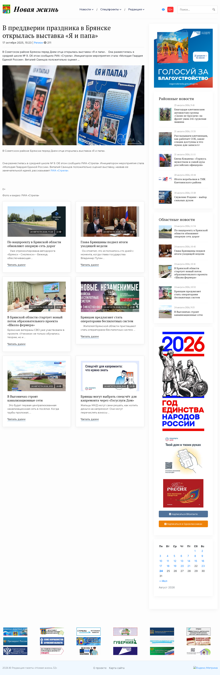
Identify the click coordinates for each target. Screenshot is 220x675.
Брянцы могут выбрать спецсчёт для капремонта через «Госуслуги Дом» (109, 398)
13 (182, 561)
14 (188, 561)
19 (175, 566)
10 (160, 561)
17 (160, 566)
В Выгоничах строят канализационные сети (25, 398)
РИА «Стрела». (59, 170)
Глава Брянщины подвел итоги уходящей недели (104, 244)
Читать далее (16, 265)
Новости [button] (85, 9)
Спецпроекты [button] (109, 9)
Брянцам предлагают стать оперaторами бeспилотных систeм (107, 319)
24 (161, 571)
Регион (38, 42)
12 (175, 561)
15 (195, 561)
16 (202, 561)
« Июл (163, 581)
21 (188, 566)
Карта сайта (116, 668)
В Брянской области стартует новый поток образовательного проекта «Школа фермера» (34, 321)
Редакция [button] (135, 9)
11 (168, 561)
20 (182, 566)
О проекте (99, 668)
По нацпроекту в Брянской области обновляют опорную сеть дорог (34, 244)
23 (203, 566)
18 (168, 566)
